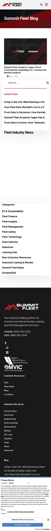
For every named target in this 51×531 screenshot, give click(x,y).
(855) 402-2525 (22, 331)
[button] (48, 520)
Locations (9, 394)
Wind (6, 446)
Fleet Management (12, 226)
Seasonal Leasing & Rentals (17, 262)
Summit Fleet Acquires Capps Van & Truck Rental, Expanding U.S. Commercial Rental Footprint (25, 70)
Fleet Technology (12, 236)
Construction (10, 411)
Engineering (10, 419)
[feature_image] (25, 51)
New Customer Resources (16, 257)
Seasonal (8, 450)
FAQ (6, 382)
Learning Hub (9, 252)
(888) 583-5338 (18, 335)
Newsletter (9, 386)
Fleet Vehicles (10, 242)
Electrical (8, 415)
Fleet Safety (9, 231)
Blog (6, 390)
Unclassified (9, 272)
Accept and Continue (22, 525)
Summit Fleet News (13, 267)
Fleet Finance (9, 216)
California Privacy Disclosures (22, 520)
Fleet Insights (9, 221)
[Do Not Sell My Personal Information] (17, 510)
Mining (7, 430)
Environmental (11, 423)
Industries (7, 247)
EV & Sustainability (12, 211)
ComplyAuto (46, 529)
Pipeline (8, 438)
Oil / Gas (8, 434)
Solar (6, 442)
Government (10, 427)
